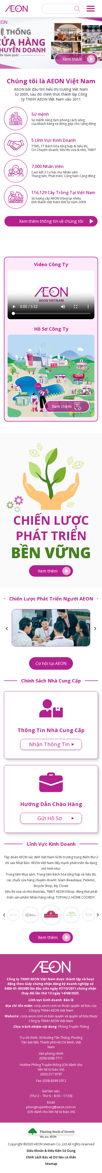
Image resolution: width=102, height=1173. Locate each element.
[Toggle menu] (90, 9)
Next (95, 628)
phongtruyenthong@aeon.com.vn (51, 1107)
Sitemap (51, 1164)
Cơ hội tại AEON (51, 663)
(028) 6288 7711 (51, 1058)
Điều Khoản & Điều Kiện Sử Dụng (51, 1150)
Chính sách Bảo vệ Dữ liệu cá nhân (51, 1157)
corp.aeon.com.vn (47, 1005)
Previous (6, 628)
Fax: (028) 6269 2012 (51, 1080)
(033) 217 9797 (51, 1074)
